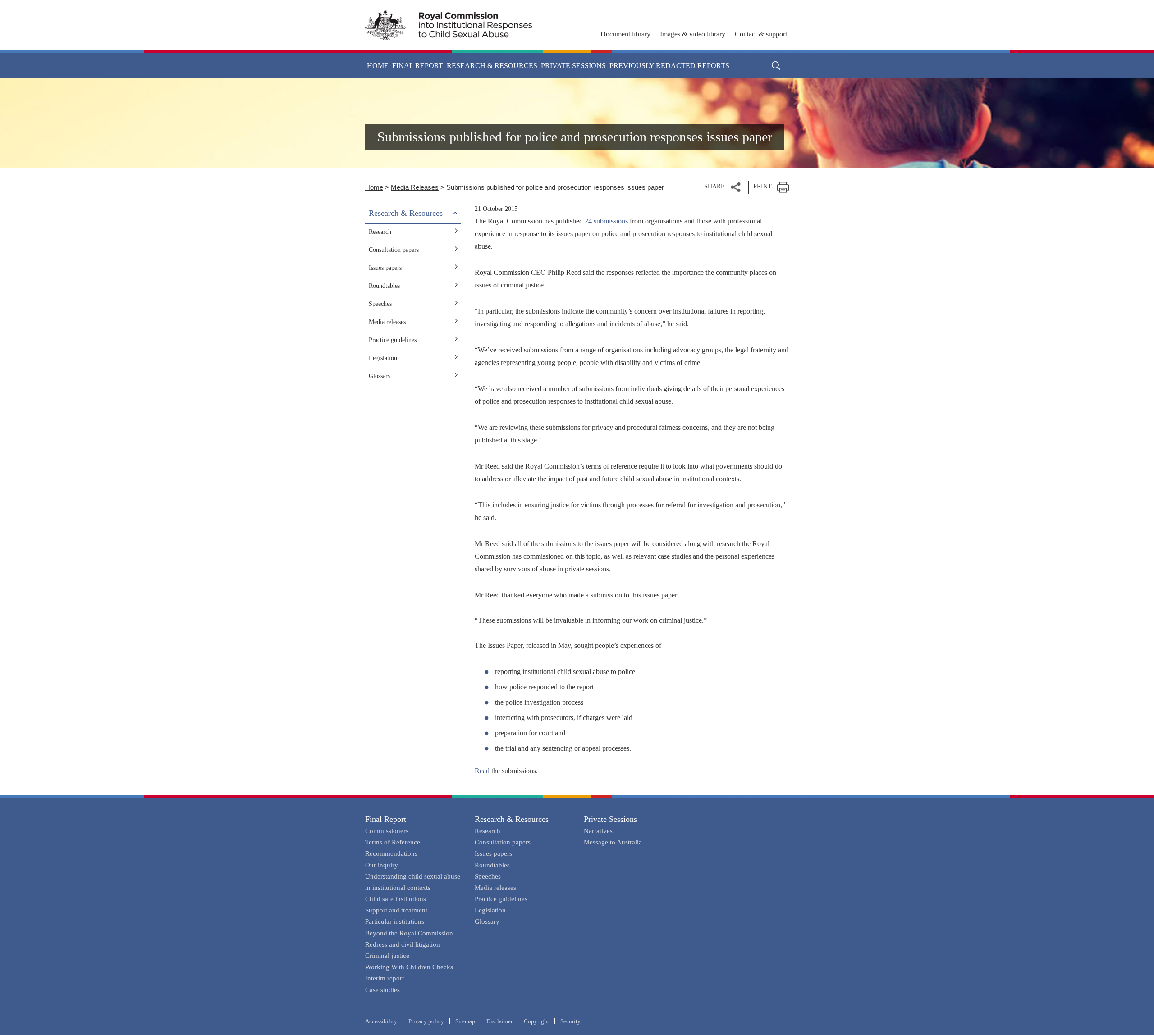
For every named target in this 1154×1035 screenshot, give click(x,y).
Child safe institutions (395, 899)
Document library (625, 34)
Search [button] (776, 65)
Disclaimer (499, 1021)
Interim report (384, 978)
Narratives (598, 830)
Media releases (387, 322)
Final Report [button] (417, 65)
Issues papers (385, 267)
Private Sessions (610, 819)
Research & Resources (512, 819)
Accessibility (381, 1021)
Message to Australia (613, 842)
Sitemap (465, 1021)
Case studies (382, 990)
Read (482, 771)
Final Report (385, 819)
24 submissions (606, 221)
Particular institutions (394, 921)
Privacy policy (426, 1021)
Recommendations (391, 853)
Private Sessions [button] (573, 65)
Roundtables (384, 286)
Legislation (383, 358)
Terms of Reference (392, 842)
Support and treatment (396, 910)
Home (378, 65)
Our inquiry (381, 865)
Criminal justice (387, 955)
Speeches (380, 304)
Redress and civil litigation (402, 944)
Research (380, 231)
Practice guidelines (393, 340)
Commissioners (386, 830)
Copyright (536, 1021)
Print (762, 186)
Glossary (380, 376)
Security (570, 1021)
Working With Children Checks (409, 967)
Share (714, 186)
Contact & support (761, 34)
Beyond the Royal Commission (409, 933)
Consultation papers (394, 249)
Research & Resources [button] (492, 65)
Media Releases (415, 187)
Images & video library (692, 34)
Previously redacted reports (669, 65)
